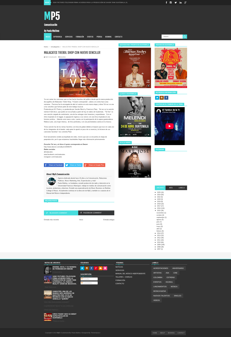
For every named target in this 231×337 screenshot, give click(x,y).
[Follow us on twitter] (157, 98)
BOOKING (108, 36)
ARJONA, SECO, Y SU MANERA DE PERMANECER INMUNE (64, 268)
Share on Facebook (56, 165)
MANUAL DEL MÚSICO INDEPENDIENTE (130, 274)
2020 (159, 199)
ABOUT (162, 333)
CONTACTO (118, 36)
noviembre (160, 213)
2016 (159, 208)
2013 (159, 235)
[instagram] (170, 2)
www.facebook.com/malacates (54, 154)
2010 (159, 242)
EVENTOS (90, 36)
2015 (159, 210)
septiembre (161, 217)
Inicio (81, 220)
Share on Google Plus (96, 165)
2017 (159, 206)
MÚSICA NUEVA (159, 291)
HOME (155, 333)
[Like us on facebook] (166, 98)
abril (158, 229)
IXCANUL (169, 282)
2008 (159, 247)
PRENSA (99, 36)
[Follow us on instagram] (162, 98)
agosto (159, 219)
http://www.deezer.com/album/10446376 (58, 147)
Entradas (86, 279)
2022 (159, 197)
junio (158, 224)
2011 (159, 240)
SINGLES (177, 296)
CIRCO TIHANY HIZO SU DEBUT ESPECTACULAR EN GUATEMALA (64, 316)
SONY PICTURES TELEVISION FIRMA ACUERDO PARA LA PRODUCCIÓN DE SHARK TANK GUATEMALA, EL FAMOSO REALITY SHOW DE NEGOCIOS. (65, 280)
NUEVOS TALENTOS (161, 296)
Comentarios (87, 283)
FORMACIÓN (80, 36)
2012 (159, 238)
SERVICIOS (69, 36)
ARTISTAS (157, 273)
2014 (159, 233)
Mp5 (52, 16)
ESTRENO (171, 277)
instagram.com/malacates (53, 157)
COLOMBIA (157, 277)
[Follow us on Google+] (96, 268)
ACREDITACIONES (160, 268)
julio (158, 222)
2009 (159, 244)
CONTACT (181, 333)
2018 (159, 204)
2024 (159, 195)
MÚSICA (174, 287)
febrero (159, 231)
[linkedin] (180, 2)
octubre (159, 215)
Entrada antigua (108, 220)
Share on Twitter (75, 165)
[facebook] (166, 2)
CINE (175, 273)
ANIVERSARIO (178, 268)
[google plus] (185, 2)
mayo (159, 226)
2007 (159, 249)
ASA (167, 273)
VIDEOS (156, 300)
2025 (159, 192)
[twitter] (175, 2)
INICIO (48, 36)
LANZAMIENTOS (160, 287)
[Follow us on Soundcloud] (101, 268)
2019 (159, 201)
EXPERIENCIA (57, 36)
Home (46, 47)
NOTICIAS (119, 267)
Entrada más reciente (51, 220)
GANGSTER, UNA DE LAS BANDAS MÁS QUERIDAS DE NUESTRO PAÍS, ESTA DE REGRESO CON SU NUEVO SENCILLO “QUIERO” (63, 295)
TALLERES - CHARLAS (124, 277)
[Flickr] (105, 268)
